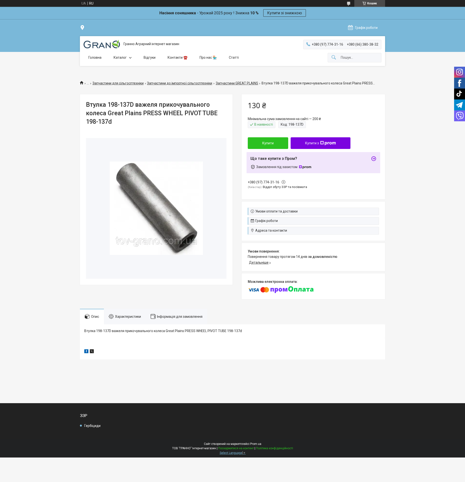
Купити (268, 143)
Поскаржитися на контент (236, 448)
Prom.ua (255, 444)
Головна (94, 57)
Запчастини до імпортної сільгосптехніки (179, 83)
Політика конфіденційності (274, 448)
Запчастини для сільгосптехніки (118, 83)
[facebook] (86, 352)
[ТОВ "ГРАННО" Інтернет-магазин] (102, 44)
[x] (92, 352)
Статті (234, 57)
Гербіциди (92, 426)
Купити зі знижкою (284, 13)
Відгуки (149, 57)
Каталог (120, 57)
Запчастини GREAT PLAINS (237, 83)
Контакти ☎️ (177, 57)
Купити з (312, 143)
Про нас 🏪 (208, 57)
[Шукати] (333, 57)
